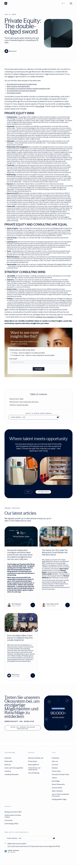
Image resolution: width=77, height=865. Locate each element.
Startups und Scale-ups (35, 758)
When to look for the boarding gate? (18, 86)
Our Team (55, 765)
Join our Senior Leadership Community (60, 795)
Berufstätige (56, 781)
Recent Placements (58, 784)
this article (40, 106)
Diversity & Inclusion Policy (60, 774)
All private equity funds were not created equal (22, 84)
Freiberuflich (8, 761)
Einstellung (55, 758)
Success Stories (57, 788)
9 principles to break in (14, 93)
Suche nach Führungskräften (14, 768)
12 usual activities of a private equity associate (21, 91)
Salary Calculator (57, 791)
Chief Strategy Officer (11, 824)
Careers (54, 778)
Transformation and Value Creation (13, 816)
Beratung (8, 765)
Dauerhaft (8, 758)
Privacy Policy (56, 771)
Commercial (8, 820)
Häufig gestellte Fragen (59, 799)
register (10, 76)
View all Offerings (33, 773)
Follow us (23, 74)
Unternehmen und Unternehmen (34, 769)
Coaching (8, 771)
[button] (64, 3)
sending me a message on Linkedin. (49, 317)
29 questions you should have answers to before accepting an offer (28, 88)
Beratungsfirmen (33, 765)
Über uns (55, 761)
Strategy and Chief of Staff (13, 812)
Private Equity (32, 761)
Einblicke (55, 768)
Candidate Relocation (11, 774)
